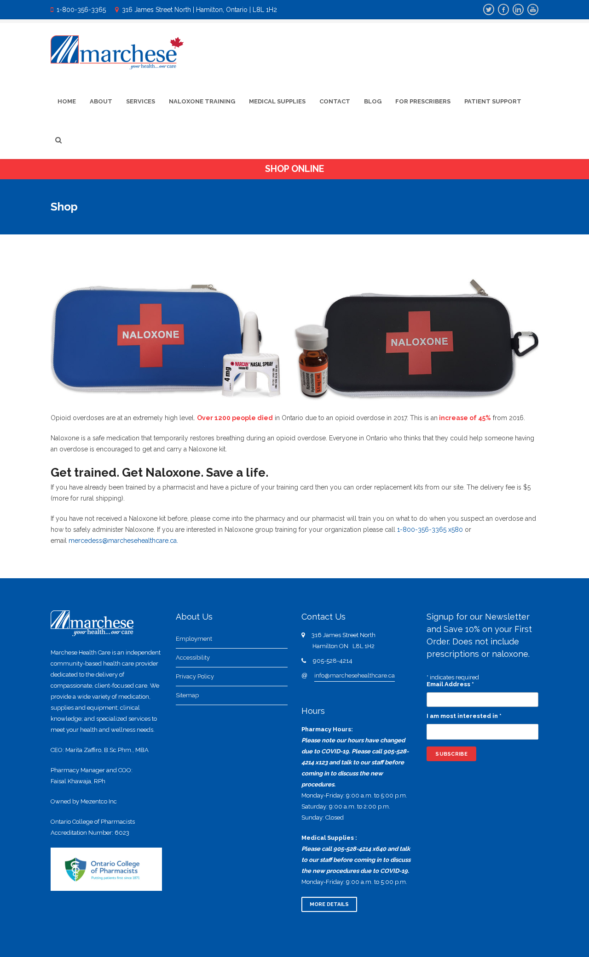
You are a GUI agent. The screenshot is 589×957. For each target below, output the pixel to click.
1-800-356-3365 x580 (430, 529)
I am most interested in (464, 715)
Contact (334, 101)
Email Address (450, 684)
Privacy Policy (195, 676)
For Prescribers (422, 101)
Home (67, 101)
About (101, 101)
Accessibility (193, 657)
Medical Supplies (277, 101)
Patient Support (492, 101)
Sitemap (187, 695)
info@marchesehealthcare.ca (354, 675)
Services (140, 101)
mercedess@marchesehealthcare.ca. (123, 540)
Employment (194, 638)
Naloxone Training (202, 101)
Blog (372, 101)
